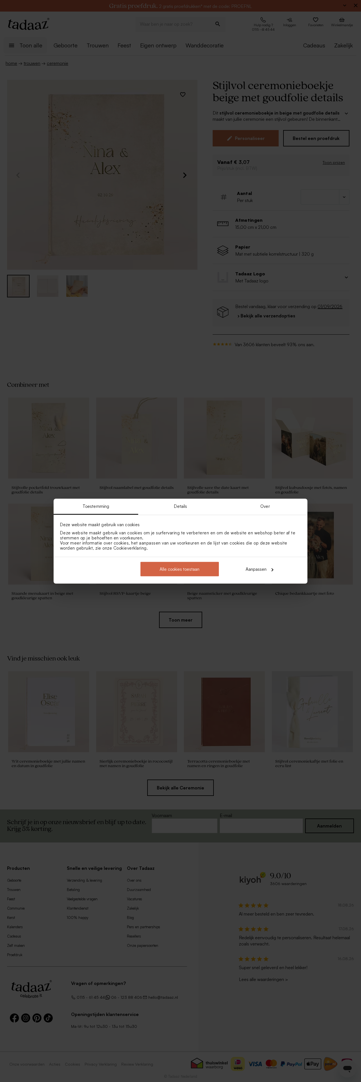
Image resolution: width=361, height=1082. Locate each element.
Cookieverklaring (130, 547)
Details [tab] (180, 506)
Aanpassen (256, 569)
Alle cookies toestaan (179, 569)
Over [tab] (265, 506)
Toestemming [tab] (96, 506)
